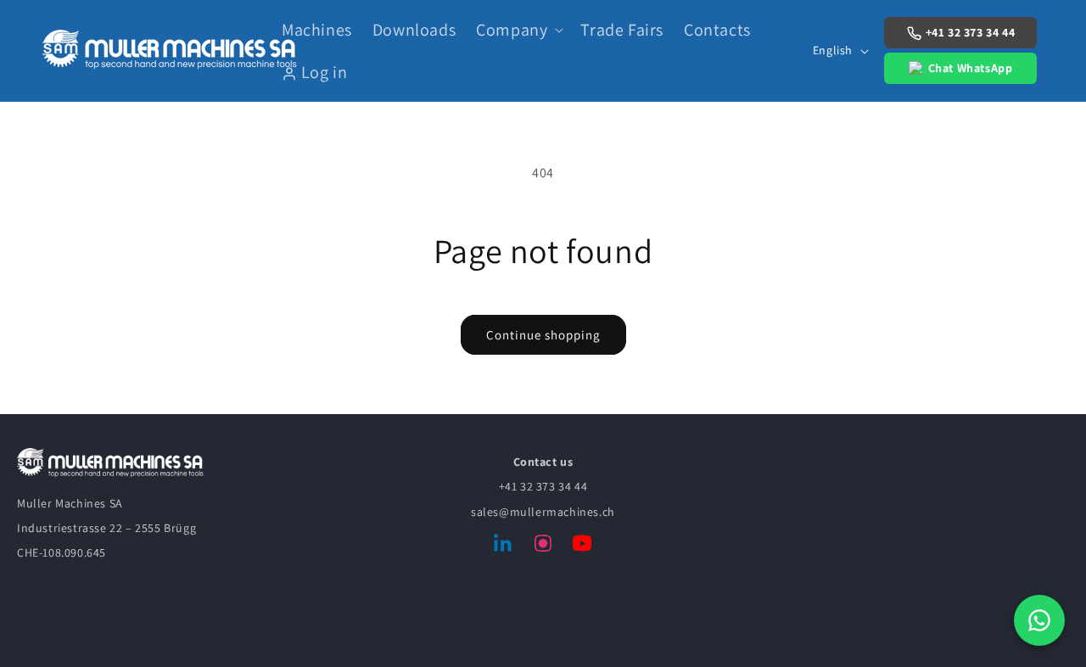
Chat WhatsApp (970, 68)
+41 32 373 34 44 (971, 32)
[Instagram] (543, 546)
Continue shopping (543, 335)
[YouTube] (582, 546)
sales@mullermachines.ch (543, 511)
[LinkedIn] (504, 546)
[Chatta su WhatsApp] (1039, 620)
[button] (518, 29)
